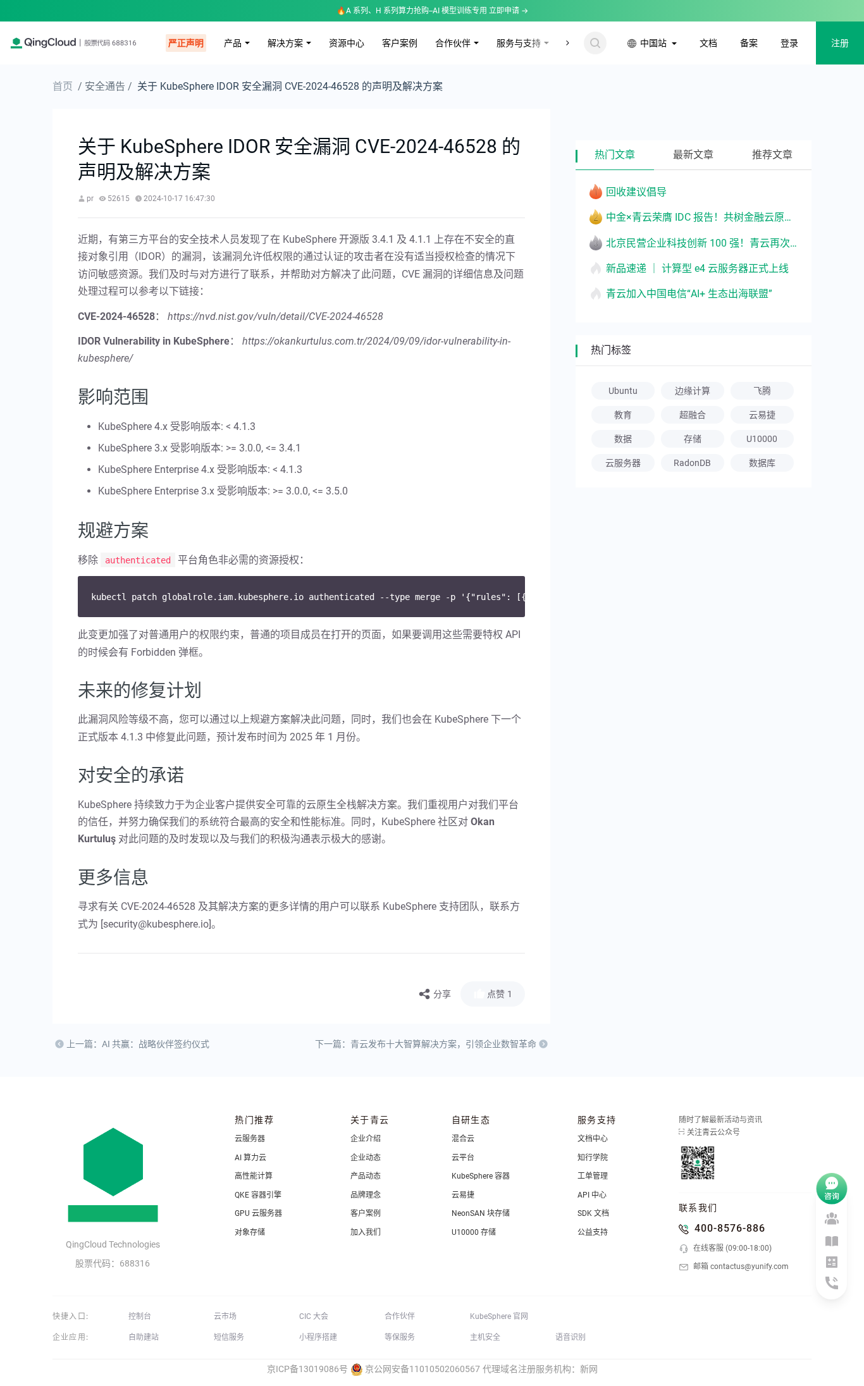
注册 (840, 43)
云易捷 (463, 1195)
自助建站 (143, 1337)
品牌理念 (365, 1195)
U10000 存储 (474, 1232)
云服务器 (250, 1138)
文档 (708, 43)
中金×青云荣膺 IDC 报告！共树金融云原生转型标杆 (702, 217)
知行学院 (592, 1157)
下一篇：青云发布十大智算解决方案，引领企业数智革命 (425, 1044)
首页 (62, 86)
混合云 (463, 1138)
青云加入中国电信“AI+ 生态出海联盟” (689, 294)
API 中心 (592, 1195)
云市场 (225, 1316)
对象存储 (250, 1232)
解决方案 (285, 43)
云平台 (463, 1157)
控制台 (139, 1316)
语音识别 (570, 1337)
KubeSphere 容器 (481, 1176)
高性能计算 (254, 1176)
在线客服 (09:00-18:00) (731, 1248)
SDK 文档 (593, 1213)
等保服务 (400, 1337)
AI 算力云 (250, 1157)
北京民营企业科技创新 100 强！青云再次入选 (702, 243)
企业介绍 (365, 1138)
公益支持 (592, 1232)
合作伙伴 (453, 43)
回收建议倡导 (636, 192)
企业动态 (365, 1157)
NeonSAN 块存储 (481, 1213)
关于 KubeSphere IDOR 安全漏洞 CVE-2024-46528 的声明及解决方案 (290, 86)
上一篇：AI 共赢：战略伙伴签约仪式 (137, 1044)
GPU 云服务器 (258, 1213)
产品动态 (365, 1176)
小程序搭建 (318, 1337)
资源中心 (346, 43)
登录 (789, 43)
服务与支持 (519, 43)
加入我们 (365, 1232)
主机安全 (485, 1337)
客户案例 (399, 43)
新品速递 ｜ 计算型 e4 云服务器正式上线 (697, 268)
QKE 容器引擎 (258, 1195)
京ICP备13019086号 (307, 1369)
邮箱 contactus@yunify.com (740, 1266)
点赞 (499, 994)
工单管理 (592, 1176)
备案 (749, 43)
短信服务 (229, 1337)
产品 (233, 43)
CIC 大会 (313, 1316)
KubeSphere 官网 (499, 1316)
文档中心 (592, 1138)
